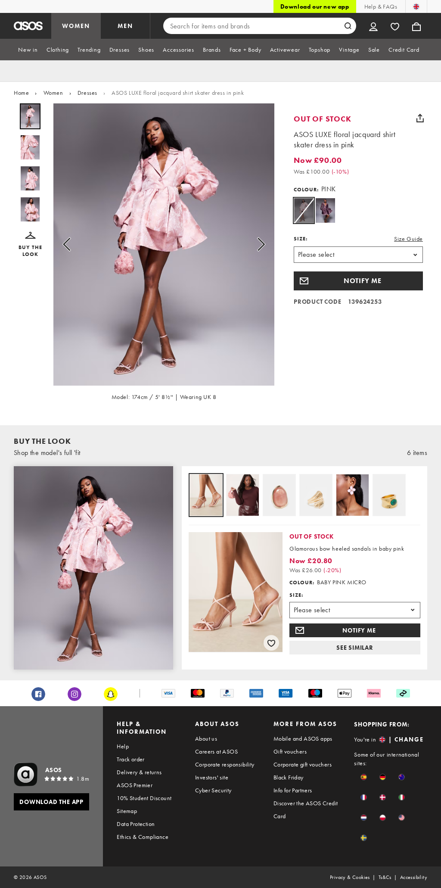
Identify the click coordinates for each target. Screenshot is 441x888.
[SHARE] (420, 118)
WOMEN (76, 26)
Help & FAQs (380, 6)
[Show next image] (258, 245)
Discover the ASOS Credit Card (305, 809)
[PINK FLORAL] (325, 210)
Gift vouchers (290, 751)
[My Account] (373, 26)
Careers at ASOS (216, 751)
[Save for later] (271, 642)
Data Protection (136, 824)
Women (53, 93)
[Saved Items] (395, 26)
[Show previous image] (69, 245)
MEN (125, 26)
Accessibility (413, 877)
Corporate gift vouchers (302, 764)
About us (206, 738)
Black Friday (288, 777)
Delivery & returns (139, 772)
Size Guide (408, 239)
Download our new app (314, 6)
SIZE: (300, 238)
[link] (304, 210)
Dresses (87, 93)
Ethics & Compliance (142, 837)
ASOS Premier (134, 785)
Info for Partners (292, 790)
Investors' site (211, 777)
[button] (30, 244)
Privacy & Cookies (350, 877)
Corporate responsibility (225, 764)
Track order (130, 759)
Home (21, 93)
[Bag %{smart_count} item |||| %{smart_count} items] (416, 26)
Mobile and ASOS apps (302, 738)
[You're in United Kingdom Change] (416, 6)
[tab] (28, 49)
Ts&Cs (385, 877)
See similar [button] (354, 647)
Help (123, 746)
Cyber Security (213, 790)
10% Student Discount (144, 798)
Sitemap (127, 811)
